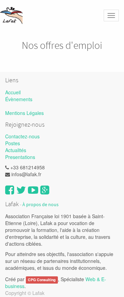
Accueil (13, 92)
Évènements (18, 99)
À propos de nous (40, 205)
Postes (12, 143)
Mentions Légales (24, 112)
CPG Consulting (41, 279)
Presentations (20, 156)
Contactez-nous (22, 136)
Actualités (15, 150)
